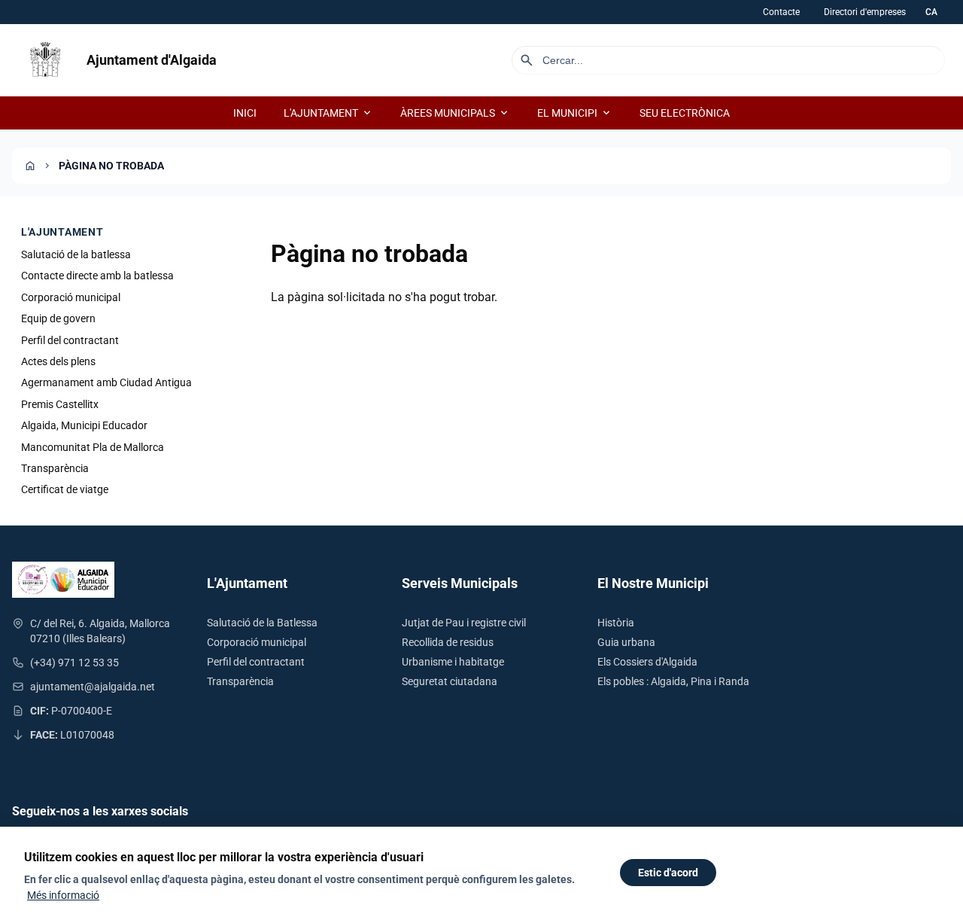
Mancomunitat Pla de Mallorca (92, 447)
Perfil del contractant (70, 340)
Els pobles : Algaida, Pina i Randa (673, 681)
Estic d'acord (668, 873)
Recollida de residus (448, 642)
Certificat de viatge (64, 489)
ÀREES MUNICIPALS (455, 112)
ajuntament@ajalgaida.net (92, 687)
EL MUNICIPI (574, 112)
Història (615, 623)
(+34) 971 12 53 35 (74, 662)
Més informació (63, 895)
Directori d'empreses (865, 12)
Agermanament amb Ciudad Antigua (106, 382)
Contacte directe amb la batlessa (97, 276)
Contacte (781, 12)
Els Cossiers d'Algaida (647, 662)
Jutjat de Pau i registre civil (464, 623)
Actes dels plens (58, 361)
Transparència (55, 468)
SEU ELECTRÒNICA (684, 113)
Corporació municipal (70, 297)
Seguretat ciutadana (449, 681)
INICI (245, 113)
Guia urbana (626, 642)
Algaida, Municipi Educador (84, 425)
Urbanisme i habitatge (453, 662)
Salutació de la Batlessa (262, 623)
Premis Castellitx (60, 404)
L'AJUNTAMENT (328, 112)
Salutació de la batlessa (76, 254)
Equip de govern (58, 318)
